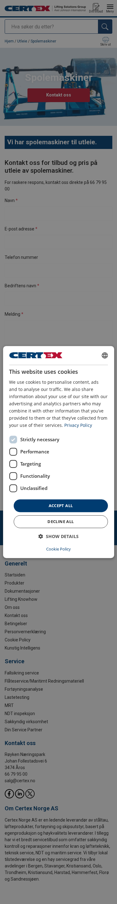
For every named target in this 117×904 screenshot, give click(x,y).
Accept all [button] (61, 505)
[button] (58, 536)
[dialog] (58, 452)
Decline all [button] (60, 521)
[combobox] (105, 355)
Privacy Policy (78, 425)
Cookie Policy (58, 549)
